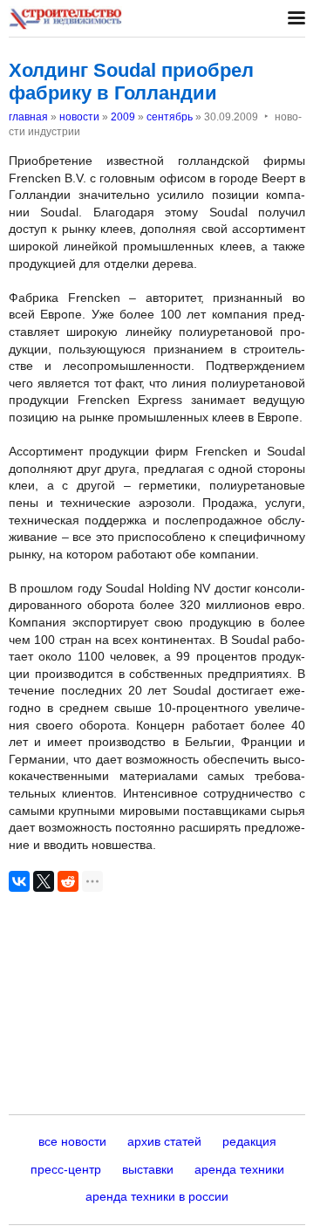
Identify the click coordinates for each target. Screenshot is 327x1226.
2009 (123, 117)
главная (28, 117)
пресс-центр (66, 1169)
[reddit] (68, 881)
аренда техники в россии (156, 1196)
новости (79, 117)
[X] (43, 881)
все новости (72, 1141)
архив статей (164, 1141)
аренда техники (239, 1169)
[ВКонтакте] (19, 881)
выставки (148, 1169)
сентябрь (169, 117)
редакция (249, 1141)
